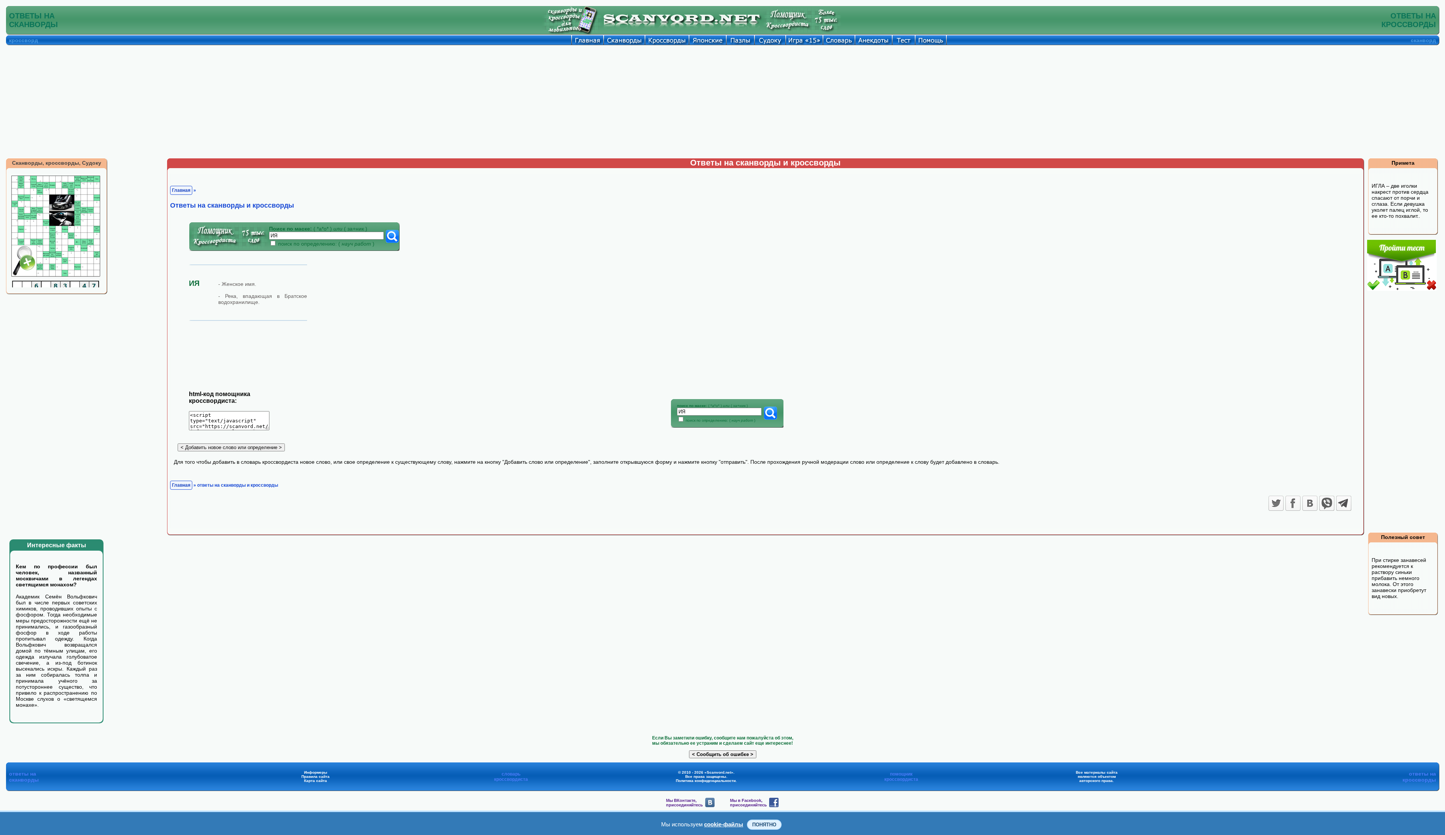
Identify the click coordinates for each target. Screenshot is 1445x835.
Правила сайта (315, 776)
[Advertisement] (722, 101)
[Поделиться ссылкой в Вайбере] (1326, 503)
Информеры (315, 772)
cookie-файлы (723, 824)
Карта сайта (315, 781)
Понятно (764, 824)
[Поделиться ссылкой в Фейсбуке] (1292, 503)
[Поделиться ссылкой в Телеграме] (1343, 503)
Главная (181, 190)
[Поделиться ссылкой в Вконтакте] (1309, 503)
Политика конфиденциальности (706, 781)
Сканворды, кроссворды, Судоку (56, 163)
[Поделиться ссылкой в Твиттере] (1276, 503)
